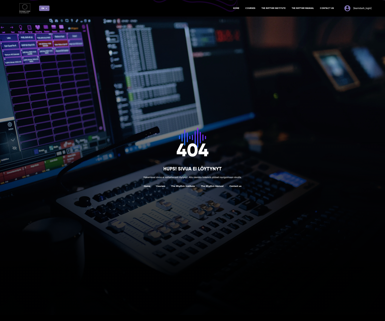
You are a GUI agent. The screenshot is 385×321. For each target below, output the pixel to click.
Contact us (327, 8)
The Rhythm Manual (303, 8)
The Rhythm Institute (273, 8)
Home (236, 8)
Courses (250, 8)
